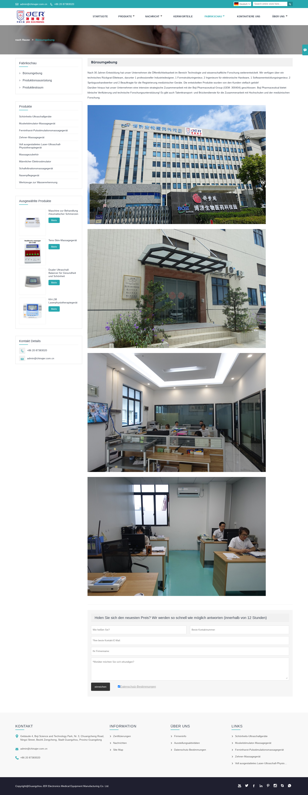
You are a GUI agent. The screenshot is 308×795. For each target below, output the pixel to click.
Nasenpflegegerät (29, 175)
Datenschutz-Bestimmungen (190, 749)
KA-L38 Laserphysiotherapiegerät (62, 301)
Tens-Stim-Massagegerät (62, 240)
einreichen (100, 686)
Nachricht (152, 16)
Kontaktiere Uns (248, 16)
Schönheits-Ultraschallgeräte (35, 116)
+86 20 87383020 (64, 4)
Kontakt (24, 726)
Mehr (54, 220)
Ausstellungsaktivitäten (187, 742)
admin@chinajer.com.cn (33, 4)
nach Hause (22, 39)
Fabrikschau (213, 16)
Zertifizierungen (122, 736)
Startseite (100, 16)
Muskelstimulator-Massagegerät (37, 123)
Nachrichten (120, 742)
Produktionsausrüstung (37, 80)
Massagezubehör (29, 154)
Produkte (125, 16)
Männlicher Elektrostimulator (35, 161)
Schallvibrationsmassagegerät (36, 168)
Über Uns (278, 16)
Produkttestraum (33, 87)
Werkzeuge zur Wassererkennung (38, 182)
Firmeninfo (180, 736)
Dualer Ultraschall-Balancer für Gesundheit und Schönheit (62, 273)
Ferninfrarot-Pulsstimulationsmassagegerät (43, 130)
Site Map (118, 749)
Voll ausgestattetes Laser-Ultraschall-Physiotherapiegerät (267, 763)
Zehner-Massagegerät (31, 137)
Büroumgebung (32, 73)
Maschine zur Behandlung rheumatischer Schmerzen (63, 212)
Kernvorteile (183, 16)
